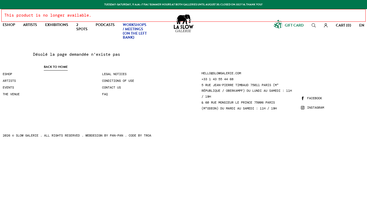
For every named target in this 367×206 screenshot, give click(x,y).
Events (8, 87)
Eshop (7, 74)
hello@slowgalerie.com (221, 73)
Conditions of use (118, 81)
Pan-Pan (116, 135)
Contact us (111, 87)
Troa (147, 135)
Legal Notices (114, 74)
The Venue (11, 94)
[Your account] (326, 25)
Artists (9, 81)
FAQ (105, 94)
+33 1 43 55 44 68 (217, 79)
